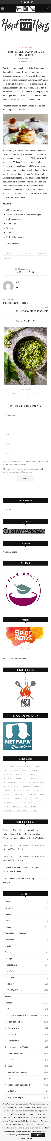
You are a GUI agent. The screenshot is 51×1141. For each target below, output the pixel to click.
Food (39, 774)
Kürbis (35, 790)
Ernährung (26, 940)
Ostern (27, 1059)
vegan (33, 806)
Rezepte (27, 802)
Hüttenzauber (27, 1041)
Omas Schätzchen (27, 1053)
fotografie (26, 786)
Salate (27, 1066)
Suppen (27, 1078)
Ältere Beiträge (26, 1138)
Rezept (17, 802)
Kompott (29, 254)
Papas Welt (26, 977)
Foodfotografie (10, 782)
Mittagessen (19, 794)
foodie (22, 782)
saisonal (37, 802)
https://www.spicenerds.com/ (15, 658)
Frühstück (27, 1034)
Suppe (25, 806)
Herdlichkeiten (26, 965)
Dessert (7, 254)
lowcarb (7, 794)
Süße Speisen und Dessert (27, 1085)
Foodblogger (21, 778)
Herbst (18, 254)
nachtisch (32, 794)
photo (6, 798)
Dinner (24, 770)
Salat (6, 806)
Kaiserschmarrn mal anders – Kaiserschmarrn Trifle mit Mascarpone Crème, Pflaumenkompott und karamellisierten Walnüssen (24, 834)
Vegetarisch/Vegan (27, 1097)
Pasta (42, 794)
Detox (26, 920)
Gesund (7, 790)
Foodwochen (27, 1028)
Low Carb (26, 971)
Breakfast (26, 908)
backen (20, 766)
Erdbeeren (8, 774)
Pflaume (8, 258)
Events (26, 946)
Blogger (38, 766)
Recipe (35, 798)
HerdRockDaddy (27, 990)
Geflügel (26, 958)
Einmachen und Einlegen (26, 933)
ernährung (20, 774)
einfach (34, 770)
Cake (6, 770)
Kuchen (26, 790)
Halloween (28, 1091)
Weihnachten (22, 810)
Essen (31, 774)
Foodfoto (33, 778)
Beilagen (27, 1009)
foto (16, 786)
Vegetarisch (8, 810)
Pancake (41, 254)
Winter (34, 810)
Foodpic (7, 786)
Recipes (26, 996)
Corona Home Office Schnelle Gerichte (27, 1015)
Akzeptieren (38, 1135)
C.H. (18, 282)
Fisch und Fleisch (27, 1022)
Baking (26, 902)
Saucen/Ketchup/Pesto (26, 47)
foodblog (8, 778)
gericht (37, 786)
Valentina (7, 867)
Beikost (27, 984)
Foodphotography (36, 782)
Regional (7, 802)
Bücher (26, 914)
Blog (28, 766)
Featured (26, 952)
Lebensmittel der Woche (27, 1047)
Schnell (16, 806)
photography (18, 798)
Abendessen (8, 766)
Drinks (26, 927)
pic (28, 798)
